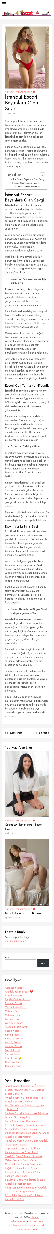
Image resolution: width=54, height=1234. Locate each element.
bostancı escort (35, 1225)
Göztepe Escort (14, 1023)
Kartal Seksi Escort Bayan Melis (22, 1121)
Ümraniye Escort (14, 1062)
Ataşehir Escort (13, 995)
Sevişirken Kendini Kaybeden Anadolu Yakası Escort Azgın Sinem (26, 1189)
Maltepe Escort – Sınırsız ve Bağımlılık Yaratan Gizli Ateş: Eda (26, 1115)
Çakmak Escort (13, 1011)
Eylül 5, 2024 (10, 833)
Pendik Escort (12, 1050)
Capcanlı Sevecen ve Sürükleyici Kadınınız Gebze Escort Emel (23, 1150)
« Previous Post (13, 733)
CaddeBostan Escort (16, 1007)
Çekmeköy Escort (14, 1015)
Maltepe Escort (13, 1046)
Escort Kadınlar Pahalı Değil (29, 186)
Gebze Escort (12, 1019)
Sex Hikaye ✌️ (13, 1058)
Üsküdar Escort (13, 1066)
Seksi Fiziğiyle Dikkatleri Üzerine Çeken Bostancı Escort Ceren (23, 1158)
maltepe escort (18, 1221)
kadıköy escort (17, 1225)
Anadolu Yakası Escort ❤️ (20, 92)
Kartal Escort (12, 1035)
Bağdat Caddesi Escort (17, 999)
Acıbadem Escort (14, 988)
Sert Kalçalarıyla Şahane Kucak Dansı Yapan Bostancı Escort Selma (25, 1127)
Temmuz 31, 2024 (13, 113)
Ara (7, 957)
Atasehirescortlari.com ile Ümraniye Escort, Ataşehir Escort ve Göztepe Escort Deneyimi (25, 1090)
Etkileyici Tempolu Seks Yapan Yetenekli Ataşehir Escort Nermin (27, 1135)
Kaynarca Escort (14, 1038)
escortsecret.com (27, 1229)
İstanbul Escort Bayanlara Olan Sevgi (26, 179)
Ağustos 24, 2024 (12, 917)
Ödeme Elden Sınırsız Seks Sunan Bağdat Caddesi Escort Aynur (23, 1166)
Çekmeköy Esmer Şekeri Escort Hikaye (23, 827)
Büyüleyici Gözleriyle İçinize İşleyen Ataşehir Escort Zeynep (25, 1182)
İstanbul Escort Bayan (16, 1027)
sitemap (35, 1217)
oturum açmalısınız (15, 941)
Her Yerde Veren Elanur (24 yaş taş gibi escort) (24, 1107)
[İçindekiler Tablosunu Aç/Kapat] (41, 174)
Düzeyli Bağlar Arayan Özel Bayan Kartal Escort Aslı (24, 1197)
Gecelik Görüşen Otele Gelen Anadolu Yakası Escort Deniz (26, 1143)
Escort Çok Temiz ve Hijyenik (26, 182)
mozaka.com (36, 1221)
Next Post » (42, 733)
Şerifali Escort (13, 1054)
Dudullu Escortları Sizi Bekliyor (23, 913)
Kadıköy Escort (13, 1031)
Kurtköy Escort (13, 1042)
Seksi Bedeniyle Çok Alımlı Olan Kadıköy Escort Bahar (22, 1174)
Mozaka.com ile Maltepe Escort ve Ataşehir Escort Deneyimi (24, 1099)
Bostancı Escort (13, 1003)
